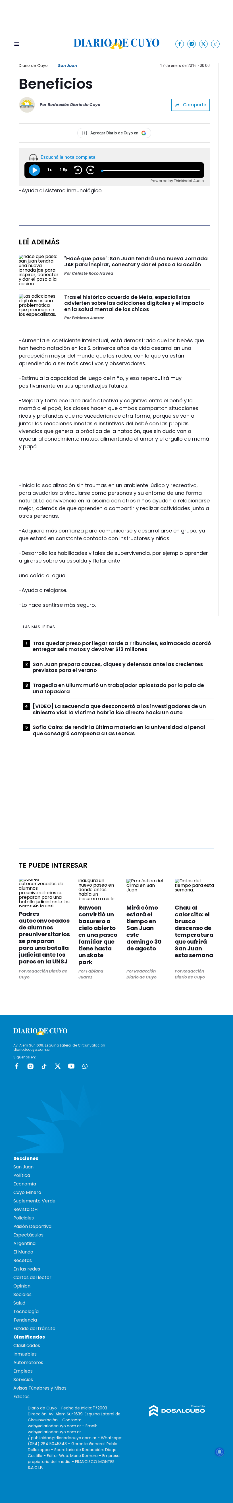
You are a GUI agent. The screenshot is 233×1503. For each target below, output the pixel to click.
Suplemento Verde (34, 1201)
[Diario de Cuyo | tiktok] (215, 44)
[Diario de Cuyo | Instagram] (192, 44)
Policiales (23, 1218)
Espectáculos (28, 1235)
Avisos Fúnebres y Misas (39, 1388)
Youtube (71, 1066)
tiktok (44, 1066)
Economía (24, 1184)
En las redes (26, 1269)
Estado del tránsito (34, 1328)
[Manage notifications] (219, 1452)
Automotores (28, 1362)
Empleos (23, 1371)
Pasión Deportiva (32, 1226)
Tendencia (25, 1320)
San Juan (67, 65)
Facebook (16, 1066)
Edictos (21, 1396)
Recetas (22, 1260)
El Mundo (23, 1252)
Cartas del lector (32, 1277)
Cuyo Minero (27, 1192)
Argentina (24, 1243)
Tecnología (26, 1311)
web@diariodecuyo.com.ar (54, 1426)
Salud (19, 1303)
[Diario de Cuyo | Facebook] (180, 44)
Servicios (23, 1379)
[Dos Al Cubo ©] (177, 1415)
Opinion (21, 1286)
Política (21, 1175)
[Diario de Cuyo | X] (203, 44)
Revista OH (25, 1209)
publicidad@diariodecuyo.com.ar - (66, 1438)
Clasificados (26, 1345)
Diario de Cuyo (33, 65)
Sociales (22, 1294)
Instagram (30, 1066)
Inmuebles (25, 1354)
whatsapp (85, 1066)
